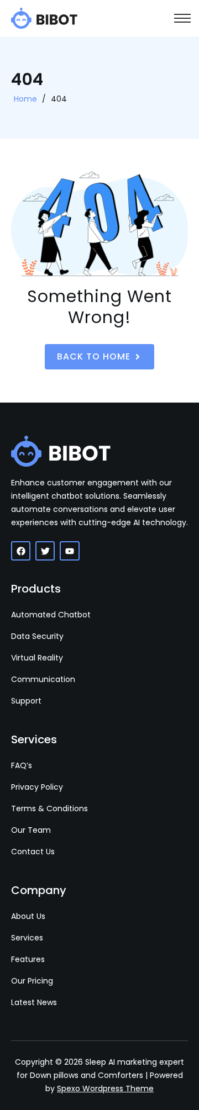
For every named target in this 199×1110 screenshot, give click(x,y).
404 (59, 99)
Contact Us (33, 851)
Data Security (37, 636)
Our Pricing (32, 980)
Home (25, 98)
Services (27, 937)
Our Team (31, 830)
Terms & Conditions (49, 808)
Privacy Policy (37, 786)
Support (26, 700)
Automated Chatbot (51, 614)
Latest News (34, 1002)
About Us (28, 916)
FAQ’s (21, 765)
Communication (43, 679)
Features (28, 959)
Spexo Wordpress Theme (105, 1088)
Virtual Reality (37, 657)
